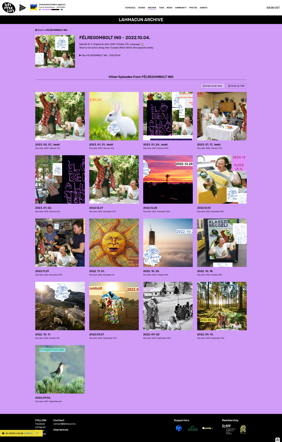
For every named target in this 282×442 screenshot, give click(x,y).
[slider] (51, 10)
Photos (193, 7)
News (169, 7)
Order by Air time (214, 86)
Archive (152, 7)
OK (37, 433)
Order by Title (237, 86)
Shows (141, 7)
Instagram (40, 427)
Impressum (60, 429)
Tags (161, 7)
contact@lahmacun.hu (64, 424)
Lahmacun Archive (141, 19)
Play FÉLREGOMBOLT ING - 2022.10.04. (101, 55)
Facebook (40, 424)
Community (180, 7)
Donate (204, 7)
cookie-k (28, 433)
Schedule (130, 7)
